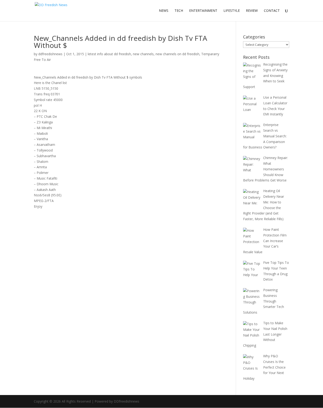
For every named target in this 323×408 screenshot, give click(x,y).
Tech (179, 11)
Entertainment (203, 11)
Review (252, 11)
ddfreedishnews (50, 54)
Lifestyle (231, 11)
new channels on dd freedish (177, 54)
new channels (143, 54)
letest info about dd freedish (109, 54)
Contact (272, 11)
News (163, 11)
